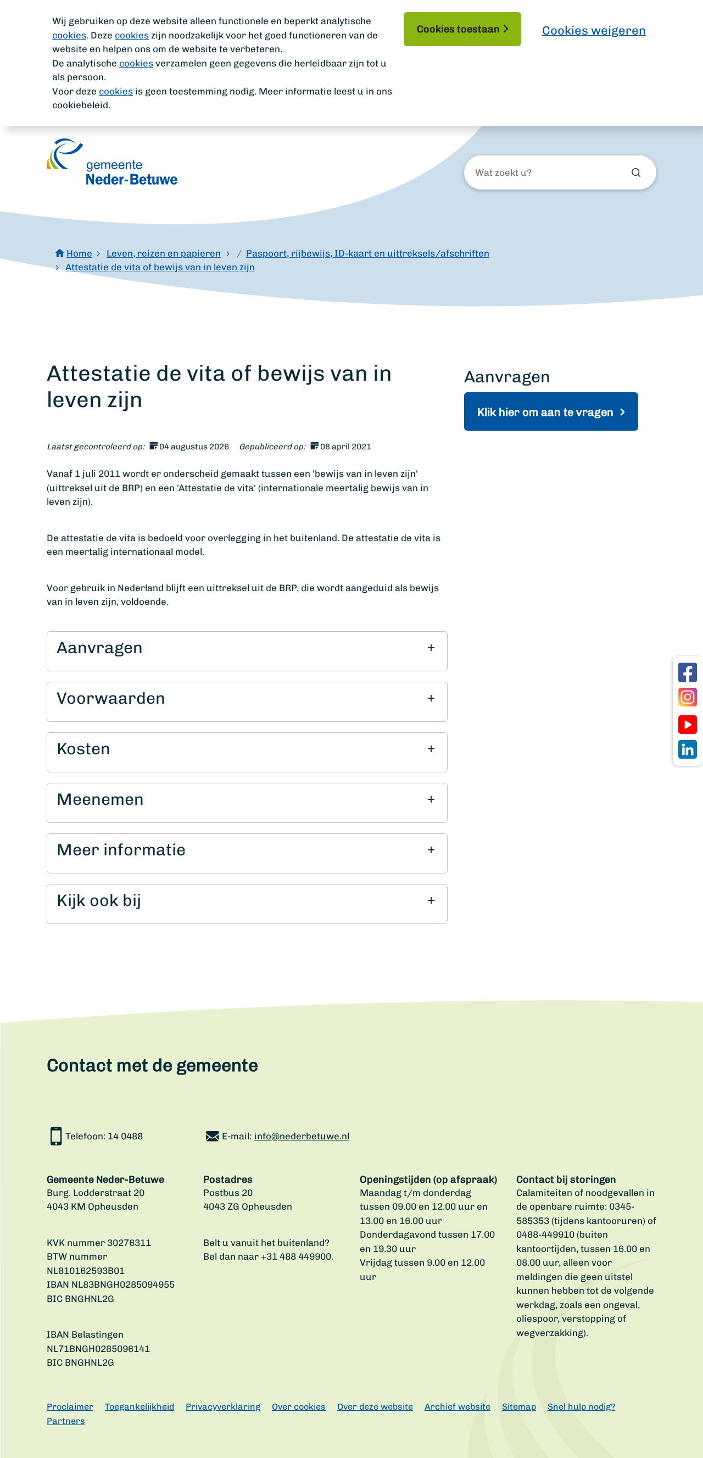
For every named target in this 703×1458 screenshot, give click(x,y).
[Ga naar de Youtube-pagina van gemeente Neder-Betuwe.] (687, 725)
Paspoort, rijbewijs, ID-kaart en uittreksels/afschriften (367, 253)
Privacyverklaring (223, 1406)
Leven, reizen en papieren (164, 253)
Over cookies (299, 1406)
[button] (245, 647)
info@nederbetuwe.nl (301, 1136)
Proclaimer (70, 1406)
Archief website (457, 1406)
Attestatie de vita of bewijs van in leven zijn (160, 266)
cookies (69, 35)
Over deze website (375, 1406)
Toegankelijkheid (139, 1406)
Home (79, 253)
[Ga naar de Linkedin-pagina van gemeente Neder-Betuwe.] (687, 749)
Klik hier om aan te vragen (546, 412)
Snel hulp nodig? (581, 1406)
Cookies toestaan (458, 29)
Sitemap (519, 1406)
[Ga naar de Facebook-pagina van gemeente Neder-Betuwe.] (687, 672)
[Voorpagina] (112, 161)
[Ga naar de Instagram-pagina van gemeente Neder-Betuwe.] (687, 697)
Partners (66, 1421)
